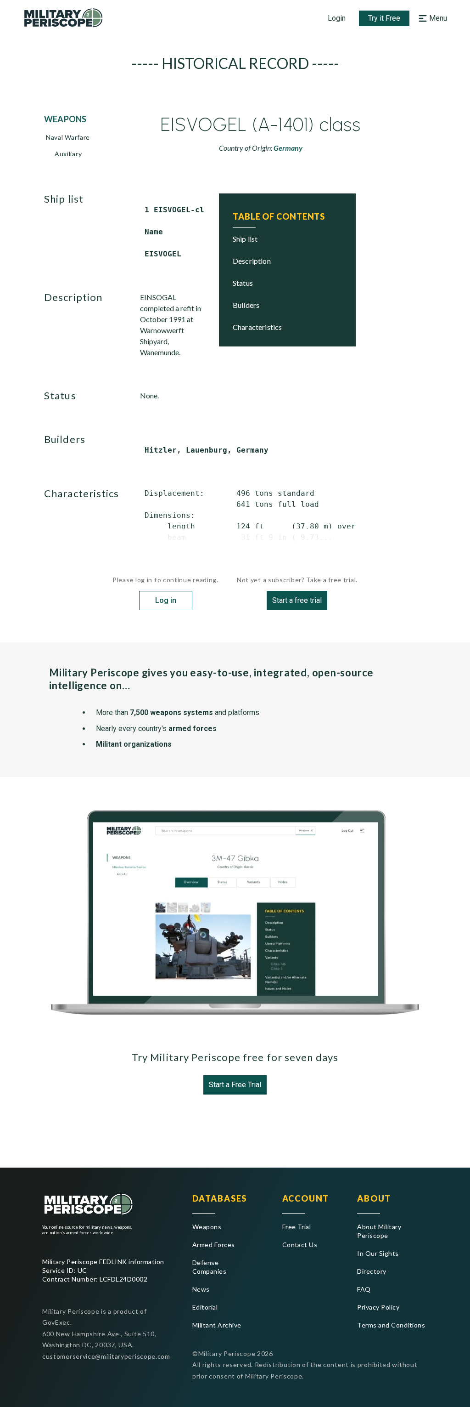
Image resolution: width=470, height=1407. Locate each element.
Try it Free (384, 18)
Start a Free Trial (235, 1084)
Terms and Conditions (391, 1325)
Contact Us (300, 1244)
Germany (288, 147)
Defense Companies (209, 1267)
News (201, 1289)
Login (337, 18)
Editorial (205, 1307)
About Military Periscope (379, 1231)
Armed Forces (213, 1244)
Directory (371, 1271)
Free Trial (296, 1227)
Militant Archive (216, 1325)
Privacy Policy (378, 1307)
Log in (165, 600)
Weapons (206, 1227)
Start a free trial (297, 600)
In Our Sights (377, 1253)
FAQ (363, 1289)
